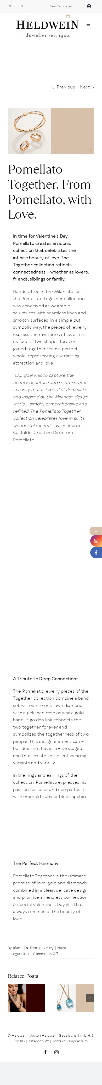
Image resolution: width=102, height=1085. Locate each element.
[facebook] (45, 1052)
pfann (17, 948)
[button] (12, 998)
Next (85, 87)
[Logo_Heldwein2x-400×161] (47, 15)
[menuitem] (10, 6)
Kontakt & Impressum (70, 1041)
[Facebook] (96, 552)
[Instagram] (96, 541)
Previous (66, 87)
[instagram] (56, 1052)
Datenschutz (38, 1041)
